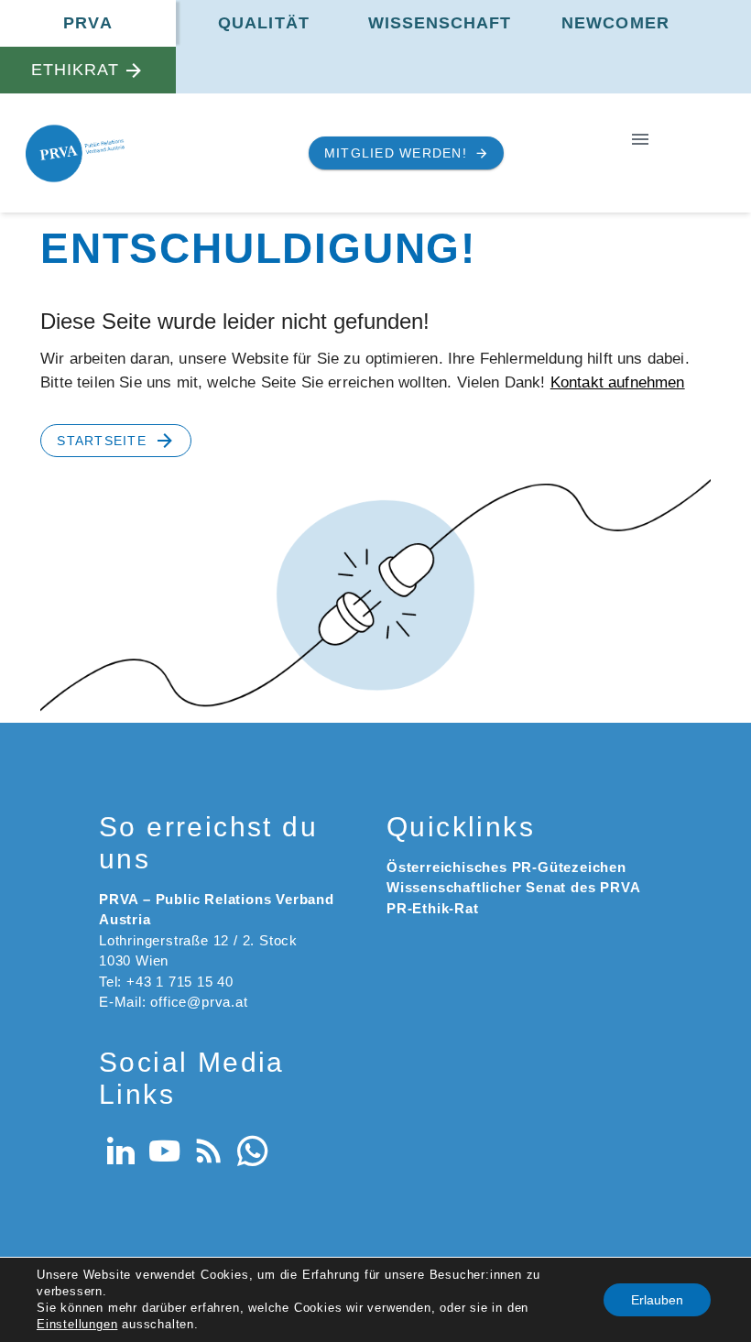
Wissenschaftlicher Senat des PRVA (513, 887)
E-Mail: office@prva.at (173, 1001)
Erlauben (657, 1300)
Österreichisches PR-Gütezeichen (506, 867)
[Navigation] (640, 139)
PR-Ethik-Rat (432, 908)
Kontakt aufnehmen (617, 382)
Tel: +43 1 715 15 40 (166, 981)
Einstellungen (77, 1324)
